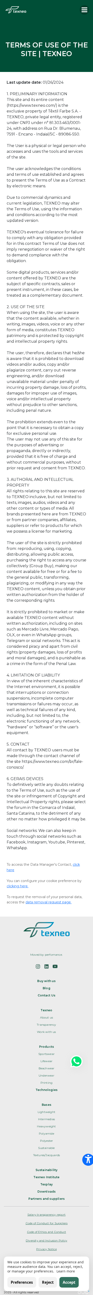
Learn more (66, 1271)
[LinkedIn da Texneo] (46, 966)
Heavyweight (46, 1126)
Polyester (46, 1140)
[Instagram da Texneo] (38, 966)
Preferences (22, 1282)
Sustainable (46, 1148)
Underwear (46, 1075)
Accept (69, 1282)
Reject (48, 1282)
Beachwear (47, 1068)
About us (46, 1017)
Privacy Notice (46, 1249)
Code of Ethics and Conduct (46, 1232)
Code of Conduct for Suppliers (47, 1223)
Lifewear (47, 1061)
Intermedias (46, 1119)
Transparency (46, 1024)
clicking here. (17, 886)
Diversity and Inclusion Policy (46, 1240)
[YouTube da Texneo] (55, 966)
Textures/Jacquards (46, 1155)
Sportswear (46, 1054)
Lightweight (46, 1112)
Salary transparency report (46, 1214)
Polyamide (46, 1133)
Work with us (46, 1032)
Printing (47, 1082)
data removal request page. (49, 902)
